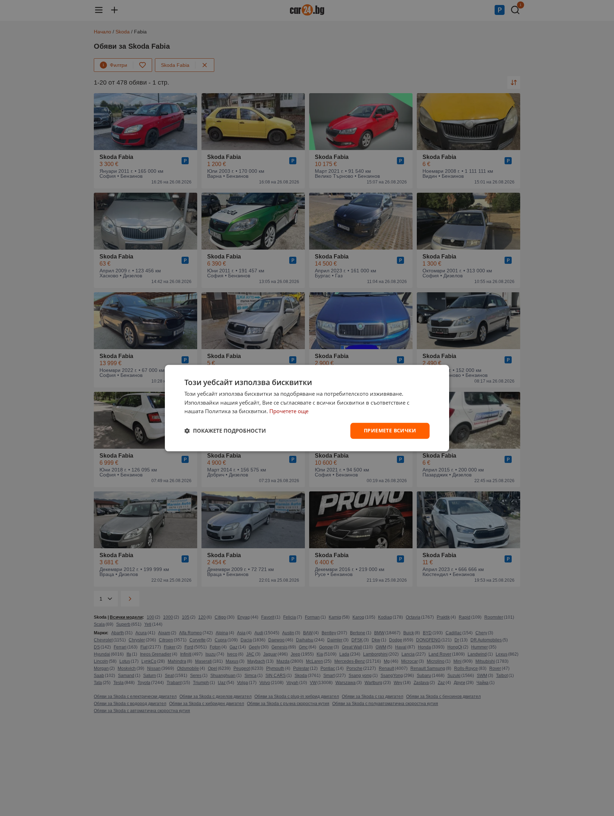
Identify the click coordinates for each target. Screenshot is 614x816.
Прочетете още (288, 411)
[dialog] (307, 408)
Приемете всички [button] (390, 430)
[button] (225, 431)
